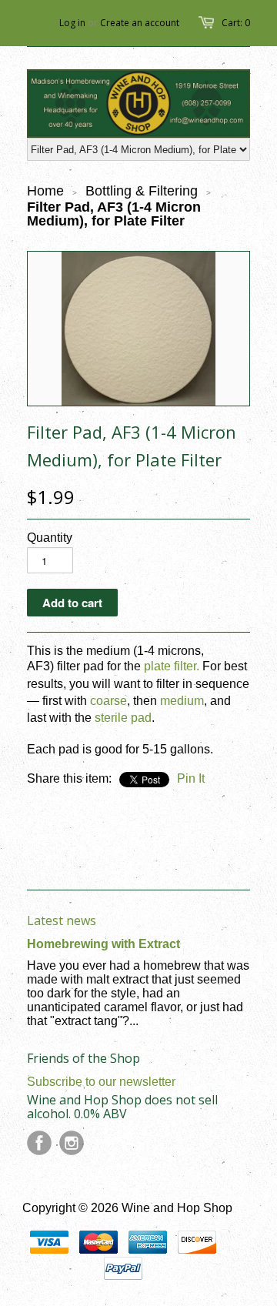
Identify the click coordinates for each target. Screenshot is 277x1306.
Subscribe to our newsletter (101, 1081)
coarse (108, 700)
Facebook (39, 1143)
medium (182, 700)
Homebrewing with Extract (103, 943)
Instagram (71, 1143)
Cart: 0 (236, 22)
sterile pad (123, 717)
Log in (72, 22)
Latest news (61, 920)
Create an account (139, 22)
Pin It (191, 778)
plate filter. (171, 666)
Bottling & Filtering (141, 191)
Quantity (49, 537)
